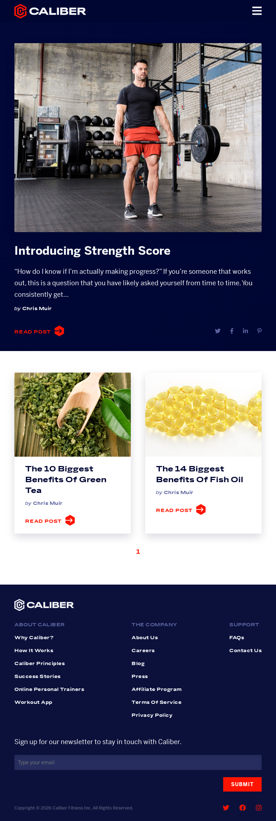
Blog (138, 664)
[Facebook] (242, 808)
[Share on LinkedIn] (245, 331)
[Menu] (257, 11)
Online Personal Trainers (49, 689)
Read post (32, 332)
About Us (145, 638)
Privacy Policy (152, 715)
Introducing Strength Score (92, 251)
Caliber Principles (39, 664)
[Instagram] (259, 808)
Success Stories (37, 676)
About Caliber (39, 625)
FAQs (236, 638)
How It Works (33, 651)
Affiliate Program (157, 689)
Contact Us (245, 651)
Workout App (33, 702)
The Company (155, 625)
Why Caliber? (34, 638)
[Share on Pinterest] (259, 331)
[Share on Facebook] (232, 331)
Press (140, 676)
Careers (143, 651)
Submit (242, 784)
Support (244, 625)
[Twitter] (226, 808)
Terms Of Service (156, 702)
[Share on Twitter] (218, 331)
